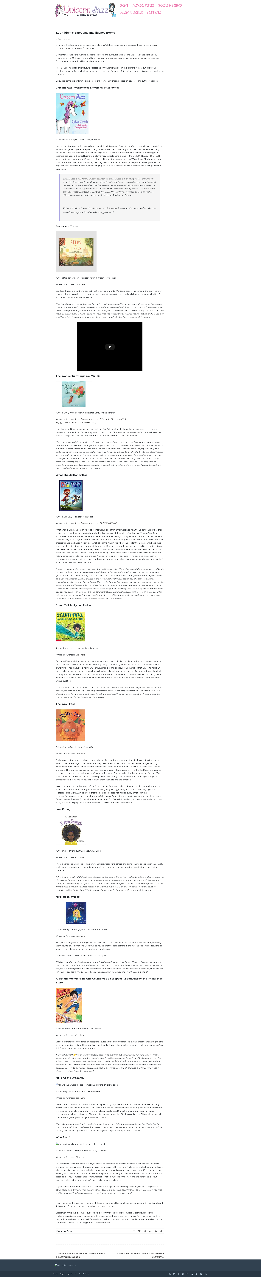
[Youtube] (183, 1273)
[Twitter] (139, 1231)
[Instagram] (174, 1273)
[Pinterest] (144, 1231)
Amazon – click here (104, 208)
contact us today (108, 1206)
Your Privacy (84, 1274)
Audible (99, 159)
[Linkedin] (191, 1273)
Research (60, 68)
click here (80, 753)
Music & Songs (131, 13)
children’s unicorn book (90, 179)
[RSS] (155, 1231)
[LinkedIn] (150, 1231)
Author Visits (143, 6)
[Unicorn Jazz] (85, 19)
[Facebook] (134, 1231)
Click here (80, 284)
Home (124, 6)
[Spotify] (201, 1273)
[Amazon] (169, 1273)
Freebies (154, 13)
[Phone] (205, 1273)
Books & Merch (170, 6)
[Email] (161, 1231)
